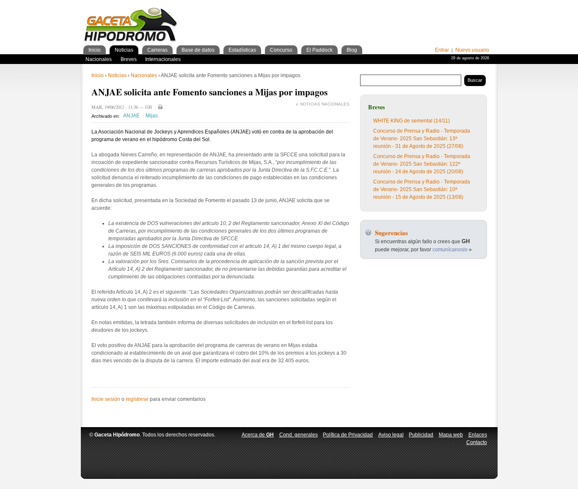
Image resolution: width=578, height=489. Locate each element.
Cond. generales (298, 435)
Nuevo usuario (472, 50)
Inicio (97, 75)
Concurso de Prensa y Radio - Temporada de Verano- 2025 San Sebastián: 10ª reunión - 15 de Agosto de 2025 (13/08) (421, 189)
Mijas (152, 116)
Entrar (442, 50)
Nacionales (144, 75)
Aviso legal (391, 435)
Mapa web (451, 435)
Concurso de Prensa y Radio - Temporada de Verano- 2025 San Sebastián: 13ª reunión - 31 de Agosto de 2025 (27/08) (421, 138)
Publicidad (421, 435)
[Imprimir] (159, 106)
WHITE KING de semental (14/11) (411, 121)
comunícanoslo (450, 250)
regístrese (137, 399)
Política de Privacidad (348, 435)
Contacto (476, 442)
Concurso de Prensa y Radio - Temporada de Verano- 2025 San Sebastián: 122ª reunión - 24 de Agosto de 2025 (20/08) (421, 164)
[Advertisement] (390, 17)
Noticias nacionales (325, 104)
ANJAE (131, 116)
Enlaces (477, 435)
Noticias (117, 75)
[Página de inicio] (131, 26)
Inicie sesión (105, 399)
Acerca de (258, 435)
